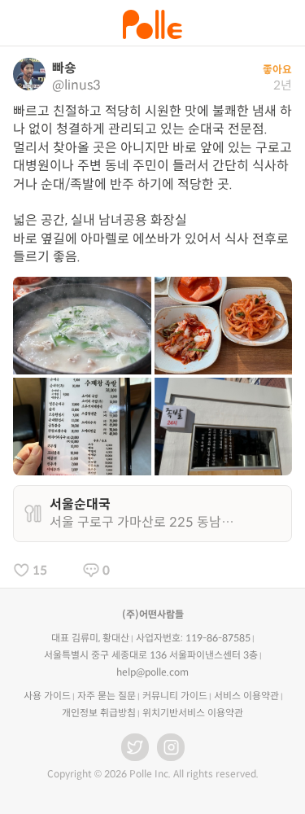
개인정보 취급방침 (99, 713)
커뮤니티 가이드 (174, 695)
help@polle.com (152, 672)
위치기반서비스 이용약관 (192, 713)
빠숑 (64, 68)
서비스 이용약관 (246, 695)
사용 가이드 (47, 695)
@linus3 (76, 85)
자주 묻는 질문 (106, 695)
